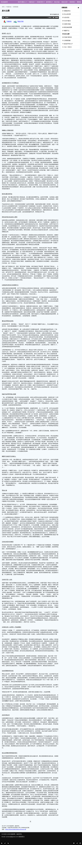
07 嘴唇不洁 (65, 30)
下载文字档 (20, 21)
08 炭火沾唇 (65, 34)
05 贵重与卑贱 (66, 24)
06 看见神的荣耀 (67, 27)
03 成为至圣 (65, 17)
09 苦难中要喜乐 (67, 37)
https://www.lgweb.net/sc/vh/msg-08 (15, 829)
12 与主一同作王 (67, 47)
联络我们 (21, 836)
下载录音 (9, 21)
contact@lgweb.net (12, 836)
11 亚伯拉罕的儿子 (67, 44)
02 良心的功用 (66, 14)
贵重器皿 (15, 7)
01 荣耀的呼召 (66, 11)
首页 (3, 7)
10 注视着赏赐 (66, 40)
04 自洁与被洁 (66, 21)
